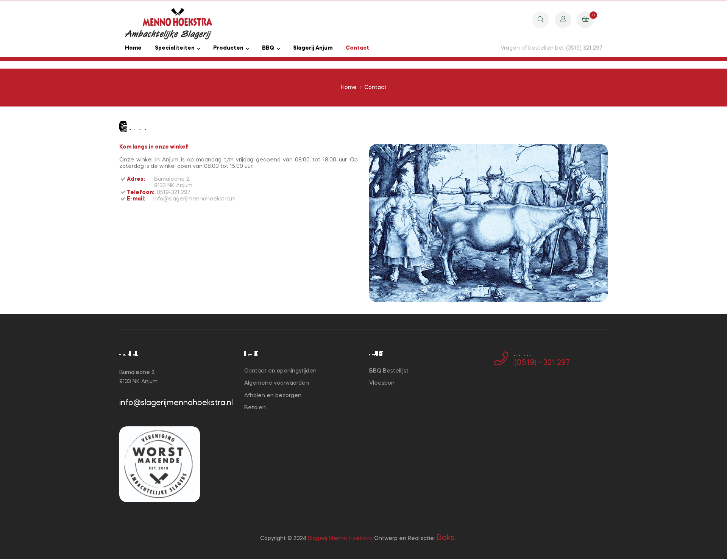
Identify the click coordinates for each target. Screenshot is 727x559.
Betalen (255, 407)
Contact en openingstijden (280, 371)
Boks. (446, 538)
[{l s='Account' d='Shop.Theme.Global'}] (563, 19)
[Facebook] (496, 387)
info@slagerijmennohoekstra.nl (176, 403)
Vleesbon (382, 383)
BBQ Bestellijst (389, 371)
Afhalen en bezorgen (272, 395)
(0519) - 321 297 (542, 363)
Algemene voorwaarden (276, 383)
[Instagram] (508, 387)
